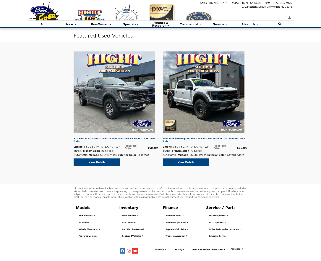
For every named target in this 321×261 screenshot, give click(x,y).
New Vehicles (86, 215)
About (248, 24)
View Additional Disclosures (207, 249)
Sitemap (159, 249)
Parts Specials (216, 222)
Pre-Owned (99, 24)
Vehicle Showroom (89, 229)
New (70, 24)
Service (218, 24)
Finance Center (174, 215)
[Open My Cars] (288, 17)
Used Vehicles (129, 222)
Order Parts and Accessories (224, 229)
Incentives (84, 222)
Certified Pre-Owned (133, 229)
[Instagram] (129, 251)
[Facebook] (122, 251)
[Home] (41, 8)
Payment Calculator (176, 229)
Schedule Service (218, 236)
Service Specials (217, 215)
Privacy (178, 249)
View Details (97, 162)
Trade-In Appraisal (176, 236)
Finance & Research (160, 24)
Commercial (189, 24)
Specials (129, 24)
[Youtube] (135, 251)
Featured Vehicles (88, 236)
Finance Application (176, 222)
